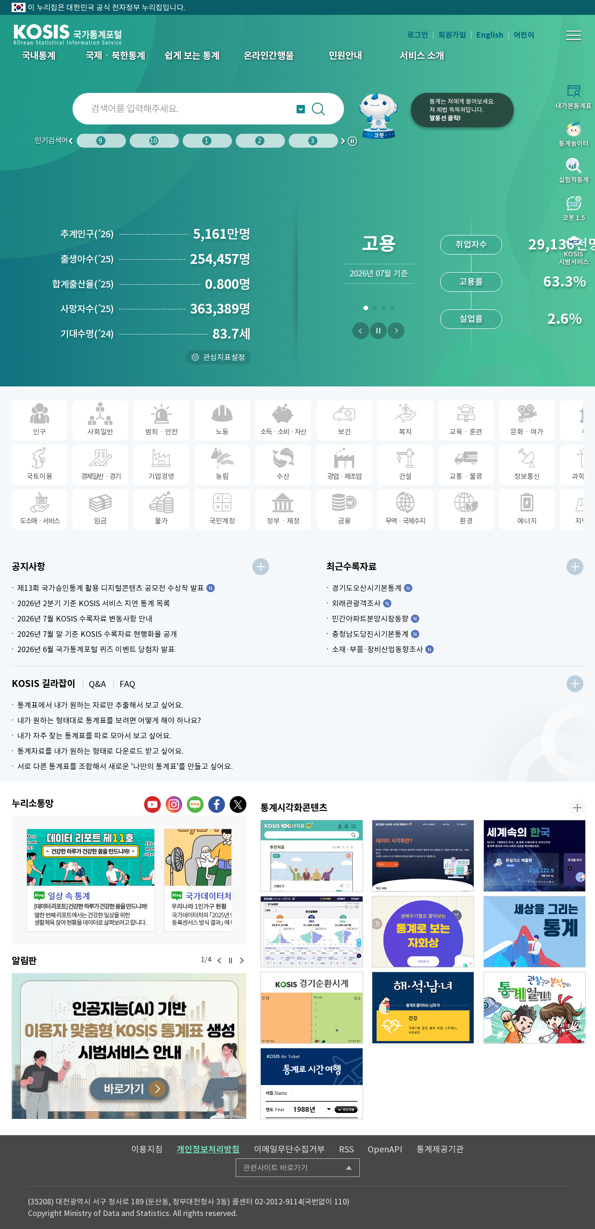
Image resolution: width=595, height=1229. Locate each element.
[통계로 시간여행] (312, 1083)
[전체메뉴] (573, 35)
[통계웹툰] (535, 1007)
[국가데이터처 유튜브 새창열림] (152, 804)
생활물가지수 (471, 281)
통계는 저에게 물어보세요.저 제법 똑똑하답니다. (462, 110)
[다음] (396, 330)
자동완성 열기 (301, 109)
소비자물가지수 (471, 244)
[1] (365, 310)
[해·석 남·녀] (423, 1007)
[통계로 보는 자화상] (423, 932)
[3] (383, 310)
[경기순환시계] (312, 1007)
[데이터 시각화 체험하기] (423, 855)
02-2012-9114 (278, 1201)
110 (340, 1201)
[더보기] (260, 566)
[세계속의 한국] (535, 855)
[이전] (360, 330)
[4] (392, 310)
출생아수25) (87, 259)
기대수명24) (87, 334)
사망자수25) (87, 309)
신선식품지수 (471, 319)
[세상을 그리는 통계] (535, 932)
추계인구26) (87, 234)
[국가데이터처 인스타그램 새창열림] (173, 804)
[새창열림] (129, 1046)
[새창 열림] (90, 880)
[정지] (378, 330)
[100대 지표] (312, 855)
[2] (374, 310)
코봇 (382, 116)
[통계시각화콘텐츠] (577, 807)
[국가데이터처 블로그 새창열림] (195, 804)
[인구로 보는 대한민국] (312, 932)
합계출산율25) (83, 284)
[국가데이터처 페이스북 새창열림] (216, 804)
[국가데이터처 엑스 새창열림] (238, 804)
